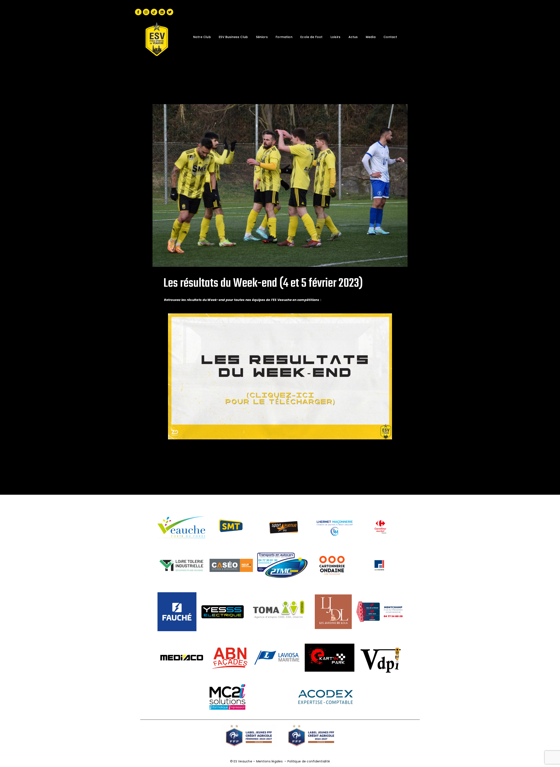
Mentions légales (269, 761)
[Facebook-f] (138, 12)
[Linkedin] (162, 12)
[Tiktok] (154, 12)
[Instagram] (146, 12)
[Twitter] (170, 12)
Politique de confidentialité (308, 761)
